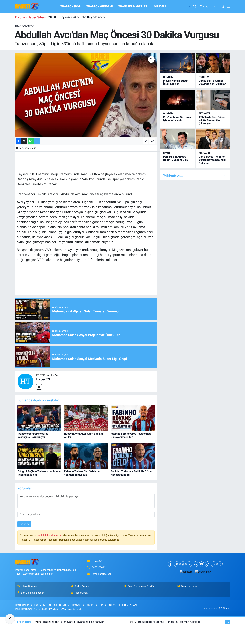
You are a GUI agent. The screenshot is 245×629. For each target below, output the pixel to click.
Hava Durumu (29, 586)
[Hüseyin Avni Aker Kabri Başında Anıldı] (86, 418)
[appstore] (186, 572)
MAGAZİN (204, 153)
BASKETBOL (75, 608)
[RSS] (220, 564)
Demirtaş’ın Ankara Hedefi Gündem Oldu (175, 158)
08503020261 (99, 567)
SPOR (103, 605)
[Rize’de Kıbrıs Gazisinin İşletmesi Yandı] (177, 100)
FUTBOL (112, 605)
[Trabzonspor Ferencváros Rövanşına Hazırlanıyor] (39, 418)
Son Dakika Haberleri (32, 592)
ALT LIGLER (40, 608)
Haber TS (43, 379)
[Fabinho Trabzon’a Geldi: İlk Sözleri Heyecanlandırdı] (133, 455)
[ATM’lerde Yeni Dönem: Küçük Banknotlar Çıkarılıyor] (213, 100)
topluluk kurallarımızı (50, 535)
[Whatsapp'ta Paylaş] (31, 141)
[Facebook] (171, 564)
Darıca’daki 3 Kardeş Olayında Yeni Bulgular (212, 82)
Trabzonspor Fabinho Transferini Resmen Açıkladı (169, 621)
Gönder (24, 524)
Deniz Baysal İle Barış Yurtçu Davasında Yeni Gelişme (212, 160)
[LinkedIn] (195, 564)
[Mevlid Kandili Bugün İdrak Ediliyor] (177, 63)
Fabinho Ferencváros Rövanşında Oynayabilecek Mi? (131, 435)
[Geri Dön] (10, 619)
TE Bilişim (224, 608)
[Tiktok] (207, 564)
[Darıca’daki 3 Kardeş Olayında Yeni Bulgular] (213, 63)
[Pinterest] (183, 564)
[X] (177, 564)
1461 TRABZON (23, 608)
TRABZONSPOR (70, 6)
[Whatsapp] (214, 564)
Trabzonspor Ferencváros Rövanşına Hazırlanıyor (33, 435)
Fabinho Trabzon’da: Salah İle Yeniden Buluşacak (82, 473)
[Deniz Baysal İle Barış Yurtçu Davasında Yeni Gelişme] (213, 139)
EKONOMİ (204, 113)
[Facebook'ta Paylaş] (18, 141)
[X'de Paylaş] (24, 141)
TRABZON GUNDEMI (99, 6)
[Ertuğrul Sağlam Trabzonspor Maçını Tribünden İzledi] (39, 455)
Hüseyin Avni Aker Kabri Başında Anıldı (76, 17)
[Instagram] (189, 564)
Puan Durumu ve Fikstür (141, 586)
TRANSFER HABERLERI (133, 6)
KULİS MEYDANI (128, 605)
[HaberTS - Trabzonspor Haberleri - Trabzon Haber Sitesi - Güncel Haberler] (27, 6)
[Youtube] (201, 564)
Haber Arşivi (82, 592)
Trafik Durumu (82, 586)
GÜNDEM (160, 6)
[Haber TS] (26, 381)
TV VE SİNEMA (57, 608)
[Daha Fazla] (37, 141)
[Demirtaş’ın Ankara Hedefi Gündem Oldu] (177, 139)
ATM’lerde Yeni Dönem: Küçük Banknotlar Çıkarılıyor (213, 120)
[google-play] (203, 572)
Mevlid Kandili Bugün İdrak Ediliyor (175, 82)
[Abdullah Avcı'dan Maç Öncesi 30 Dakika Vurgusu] (86, 95)
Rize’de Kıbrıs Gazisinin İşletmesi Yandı (177, 119)
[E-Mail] (39, 387)
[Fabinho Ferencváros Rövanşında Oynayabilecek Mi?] (133, 418)
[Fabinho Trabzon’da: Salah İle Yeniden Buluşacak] (86, 455)
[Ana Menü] (227, 6)
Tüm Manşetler (189, 586)
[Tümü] (226, 175)
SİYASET (168, 153)
